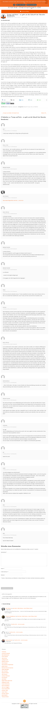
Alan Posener (8, 608)
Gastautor (15, 106)
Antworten (15, 130)
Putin (31, 106)
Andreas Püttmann (6, 675)
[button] (5, 100)
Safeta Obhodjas (5, 669)
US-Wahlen (35, 106)
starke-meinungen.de (24, 7)
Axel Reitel (4, 679)
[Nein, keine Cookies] (47, 3)
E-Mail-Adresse (4, 571)
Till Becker (4, 651)
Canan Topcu (4, 692)
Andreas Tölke (5, 690)
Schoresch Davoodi (6, 653)
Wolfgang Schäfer (5, 682)
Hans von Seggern (5, 687)
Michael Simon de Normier (7, 667)
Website (2, 575)
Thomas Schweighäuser (10, 616)
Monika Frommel (6, 167)
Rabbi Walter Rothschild (7, 680)
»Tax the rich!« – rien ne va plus (17, 624)
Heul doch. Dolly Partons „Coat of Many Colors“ (23, 608)
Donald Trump (27, 106)
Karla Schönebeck (5, 685)
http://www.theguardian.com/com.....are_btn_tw (13, 200)
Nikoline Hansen (5, 661)
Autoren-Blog (25, 11)
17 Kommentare (24, 17)
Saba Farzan (4, 658)
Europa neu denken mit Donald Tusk (10, 113)
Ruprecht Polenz (5, 672)
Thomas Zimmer (8, 640)
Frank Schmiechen (6, 683)
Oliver (4, 289)
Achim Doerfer (5, 656)
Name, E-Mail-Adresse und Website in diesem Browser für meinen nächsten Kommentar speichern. (23, 578)
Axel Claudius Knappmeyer (7, 664)
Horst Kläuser (5, 663)
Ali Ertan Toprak (5, 693)
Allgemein (10, 106)
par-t (4, 129)
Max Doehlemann (5, 655)
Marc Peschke (5, 671)
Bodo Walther (5, 695)
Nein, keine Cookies (21, 4)
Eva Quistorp (4, 677)
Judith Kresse (4, 666)
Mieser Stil (44, 113)
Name (2, 568)
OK (14, 4)
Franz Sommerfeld (6, 688)
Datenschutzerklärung (31, 4)
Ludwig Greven (5, 659)
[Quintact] (24, 706)
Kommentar (4, 552)
